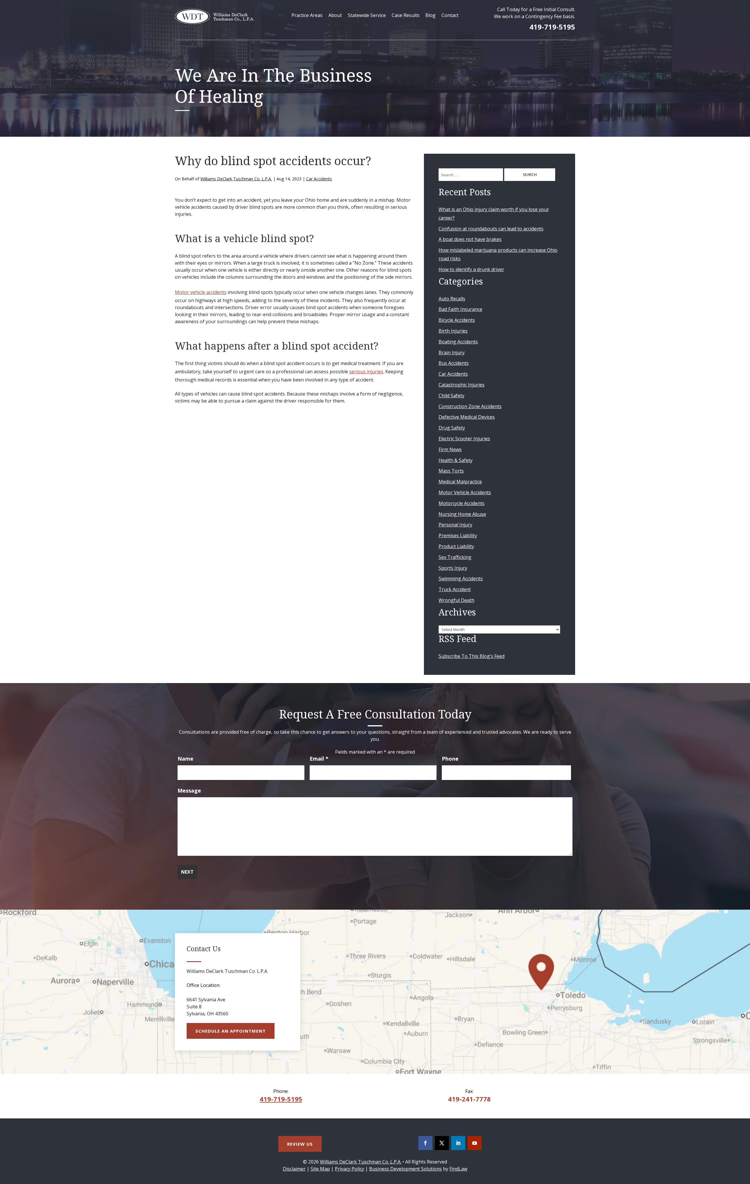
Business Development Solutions (405, 1169)
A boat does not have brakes (470, 239)
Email (319, 758)
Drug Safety (452, 428)
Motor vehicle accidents (200, 292)
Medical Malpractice (460, 481)
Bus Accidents (454, 363)
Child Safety (451, 395)
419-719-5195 (552, 27)
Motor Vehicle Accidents (465, 492)
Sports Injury (453, 568)
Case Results (406, 15)
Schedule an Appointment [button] (230, 1031)
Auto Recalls (452, 298)
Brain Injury (452, 352)
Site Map (320, 1169)
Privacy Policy (349, 1169)
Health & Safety (456, 460)
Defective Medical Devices (467, 417)
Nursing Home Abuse (462, 514)
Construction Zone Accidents (470, 406)
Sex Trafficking (455, 557)
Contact (450, 15)
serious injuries (366, 371)
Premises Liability (458, 535)
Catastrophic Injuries (462, 384)
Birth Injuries (453, 331)
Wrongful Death (456, 600)
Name (185, 758)
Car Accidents (319, 179)
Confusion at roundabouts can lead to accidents (491, 228)
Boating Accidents (458, 341)
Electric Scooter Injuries (464, 438)
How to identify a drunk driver (471, 269)
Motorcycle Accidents (462, 503)
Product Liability (456, 546)
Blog (430, 15)
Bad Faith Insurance (460, 309)
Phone (450, 758)
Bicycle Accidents (457, 320)
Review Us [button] (300, 1144)
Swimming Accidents (461, 578)
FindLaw (458, 1169)
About (335, 15)
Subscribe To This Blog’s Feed (471, 656)
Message (189, 790)
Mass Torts (451, 471)
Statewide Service (367, 15)
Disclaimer (294, 1169)
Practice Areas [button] (307, 15)
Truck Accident (455, 589)
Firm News (450, 449)
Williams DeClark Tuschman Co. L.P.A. (236, 179)
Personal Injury (455, 524)
